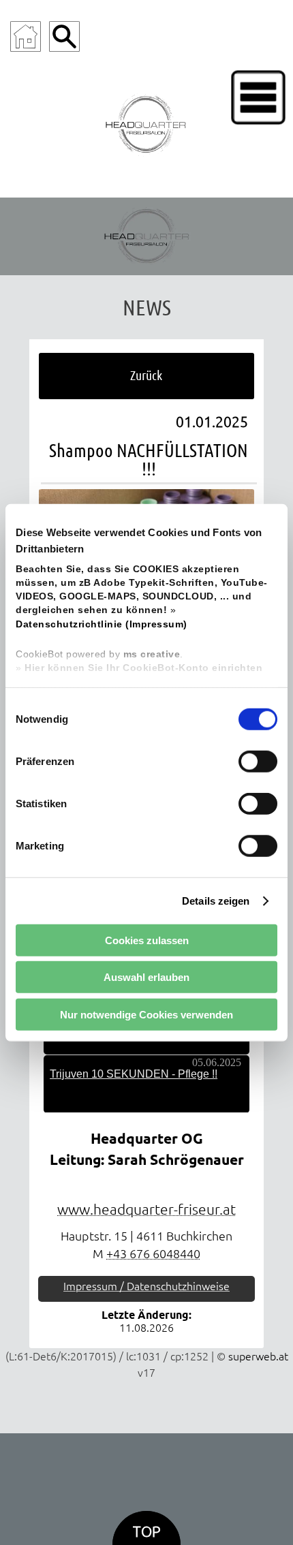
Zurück (146, 375)
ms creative (152, 654)
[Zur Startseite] (25, 36)
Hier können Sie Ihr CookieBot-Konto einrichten (143, 668)
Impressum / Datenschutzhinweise (146, 1286)
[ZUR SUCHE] (64, 36)
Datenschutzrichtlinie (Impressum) (101, 624)
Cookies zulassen (147, 940)
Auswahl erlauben (146, 977)
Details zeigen (215, 900)
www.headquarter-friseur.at (146, 1209)
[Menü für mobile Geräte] (258, 97)
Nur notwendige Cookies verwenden (146, 1014)
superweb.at (258, 1356)
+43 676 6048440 (153, 1253)
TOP (146, 1532)
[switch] (257, 761)
